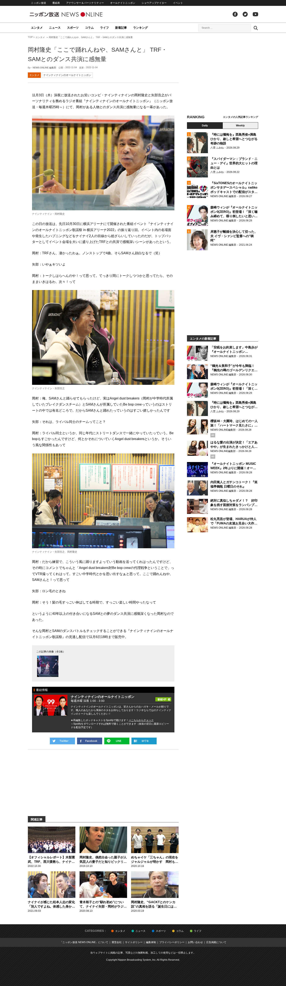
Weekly (240, 125)
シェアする (89, 741)
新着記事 (121, 27)
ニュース (55, 27)
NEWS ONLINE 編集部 (44, 67)
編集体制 (151, 942)
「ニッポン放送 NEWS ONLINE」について (84, 942)
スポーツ (73, 27)
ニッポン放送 (38, 2)
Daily (205, 125)
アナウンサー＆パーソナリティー (85, 2)
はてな (144, 741)
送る (116, 741)
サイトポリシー (134, 942)
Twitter (245, 14)
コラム (89, 27)
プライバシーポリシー (171, 942)
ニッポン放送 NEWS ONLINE (74, 14)
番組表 (56, 2)
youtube (255, 14)
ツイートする (62, 741)
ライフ (104, 27)
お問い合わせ (195, 942)
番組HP (163, 698)
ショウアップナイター (154, 2)
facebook (235, 14)
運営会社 (117, 942)
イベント (178, 2)
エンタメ (37, 27)
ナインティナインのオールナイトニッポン (67, 75)
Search (255, 27)
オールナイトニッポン (122, 2)
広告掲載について (216, 942)
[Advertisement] (222, 74)
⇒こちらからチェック (141, 720)
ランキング (140, 27)
